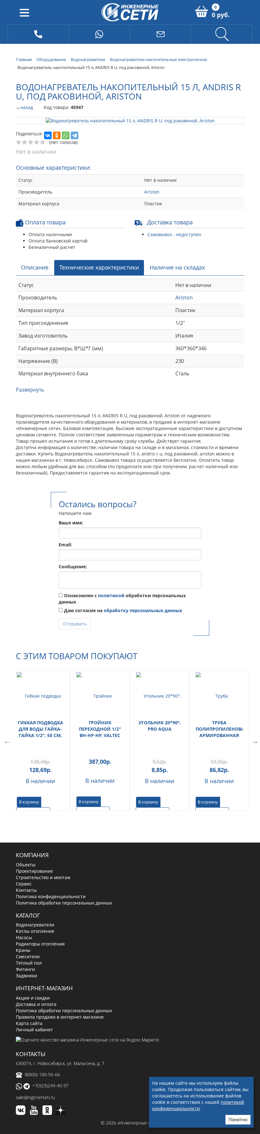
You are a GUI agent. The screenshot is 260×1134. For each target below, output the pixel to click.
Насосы (24, 937)
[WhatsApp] (65, 135)
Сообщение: (73, 567)
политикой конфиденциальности (198, 1105)
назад (26, 107)
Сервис (24, 884)
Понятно (238, 1120)
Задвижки (26, 976)
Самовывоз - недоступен (174, 234)
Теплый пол (29, 963)
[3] (31, 142)
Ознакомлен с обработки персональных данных (122, 598)
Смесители (28, 956)
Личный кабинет (34, 1030)
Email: (65, 545)
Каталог (28, 915)
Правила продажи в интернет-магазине (60, 1017)
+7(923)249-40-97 (50, 1086)
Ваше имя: (71, 523)
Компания (32, 855)
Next (253, 740)
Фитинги (25, 969)
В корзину (29, 802)
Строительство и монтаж (43, 877)
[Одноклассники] (57, 135)
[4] (37, 142)
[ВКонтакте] (48, 135)
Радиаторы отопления (40, 944)
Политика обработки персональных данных (64, 903)
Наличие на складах (177, 267)
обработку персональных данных (143, 610)
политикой (111, 595)
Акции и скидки (33, 998)
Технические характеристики (99, 267)
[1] (19, 142)
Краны (23, 950)
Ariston (151, 192)
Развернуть (30, 389)
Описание (35, 267)
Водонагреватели (35, 925)
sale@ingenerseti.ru (35, 1097)
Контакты (26, 890)
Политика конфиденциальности (51, 896)
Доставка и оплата (36, 1004)
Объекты (26, 865)
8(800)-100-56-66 (42, 1074)
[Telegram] (74, 135)
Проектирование (34, 871)
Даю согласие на (122, 610)
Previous (6, 740)
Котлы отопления (35, 931)
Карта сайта (29, 1023)
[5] (43, 142)
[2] (25, 142)
